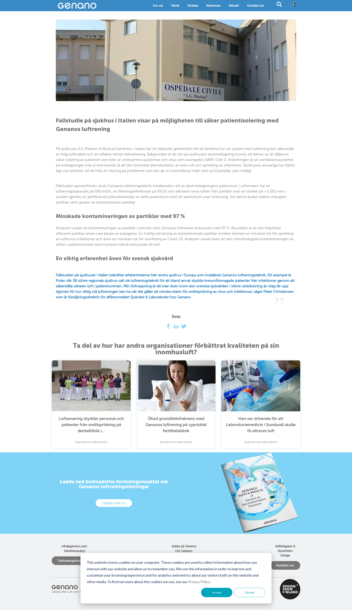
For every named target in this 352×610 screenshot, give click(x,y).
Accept (216, 592)
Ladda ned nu (113, 503)
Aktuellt (234, 5)
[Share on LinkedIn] (177, 327)
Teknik (175, 5)
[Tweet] (183, 327)
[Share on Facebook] (169, 327)
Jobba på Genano (183, 546)
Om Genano (183, 551)
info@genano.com (74, 546)
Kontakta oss (255, 5)
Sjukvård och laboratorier (91, 442)
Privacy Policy (199, 581)
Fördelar (192, 5)
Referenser (213, 5)
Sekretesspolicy (74, 551)
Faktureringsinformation (74, 561)
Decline (249, 592)
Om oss (158, 5)
